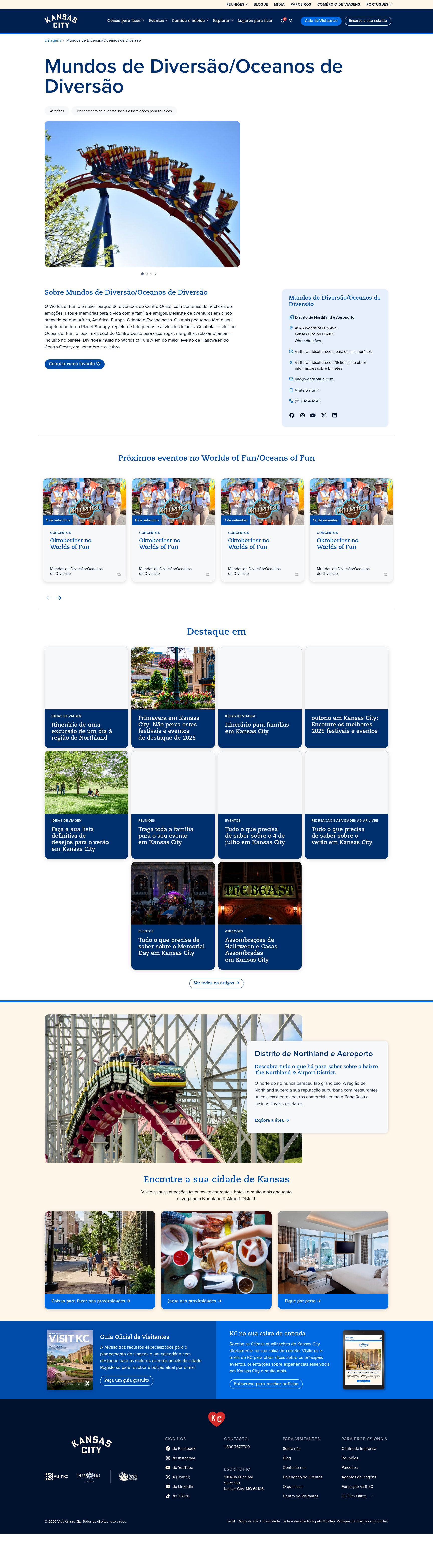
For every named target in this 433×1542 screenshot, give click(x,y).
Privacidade (271, 1521)
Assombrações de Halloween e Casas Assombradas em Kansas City (251, 950)
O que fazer (293, 1486)
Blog (287, 1458)
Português (377, 4)
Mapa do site (248, 1521)
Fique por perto (300, 1301)
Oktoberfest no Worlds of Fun (70, 544)
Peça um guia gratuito (126, 1381)
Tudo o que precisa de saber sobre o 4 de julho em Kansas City (255, 836)
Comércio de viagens (338, 4)
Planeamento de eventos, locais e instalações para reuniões (124, 111)
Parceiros (301, 4)
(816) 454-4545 (308, 401)
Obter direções (308, 341)
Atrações (57, 111)
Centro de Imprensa (359, 1448)
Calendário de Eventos (302, 1477)
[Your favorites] (282, 21)
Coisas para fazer (124, 21)
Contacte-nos (294, 1467)
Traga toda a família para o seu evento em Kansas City (165, 836)
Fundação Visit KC (357, 1486)
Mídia (279, 4)
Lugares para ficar (255, 21)
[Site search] (291, 21)
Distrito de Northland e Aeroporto (324, 317)
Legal (231, 1521)
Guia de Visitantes (321, 21)
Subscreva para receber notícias (266, 1384)
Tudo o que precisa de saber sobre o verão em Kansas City (342, 836)
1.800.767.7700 (237, 1447)
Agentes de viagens (359, 1477)
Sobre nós (291, 1448)
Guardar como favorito (72, 364)
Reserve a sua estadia (368, 21)
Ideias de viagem (67, 716)
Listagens (53, 40)
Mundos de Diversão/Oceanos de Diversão (103, 40)
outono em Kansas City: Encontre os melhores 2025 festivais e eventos (345, 725)
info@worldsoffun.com (314, 379)
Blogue (261, 4)
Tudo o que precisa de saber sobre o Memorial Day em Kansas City (171, 947)
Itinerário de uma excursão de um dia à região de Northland (82, 731)
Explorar (221, 21)
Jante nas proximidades (192, 1301)
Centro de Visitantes (300, 1496)
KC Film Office (354, 1496)
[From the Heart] (216, 1419)
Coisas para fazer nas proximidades (88, 1301)
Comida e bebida (188, 21)
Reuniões (235, 4)
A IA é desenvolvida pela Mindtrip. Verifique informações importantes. (336, 1521)
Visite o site (305, 390)
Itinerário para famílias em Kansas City (257, 728)
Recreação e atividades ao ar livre (345, 820)
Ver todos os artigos (214, 984)
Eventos (156, 21)
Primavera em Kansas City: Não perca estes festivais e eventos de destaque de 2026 (168, 728)
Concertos (60, 533)
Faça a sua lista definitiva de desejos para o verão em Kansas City (80, 839)
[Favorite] (119, 485)
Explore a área (269, 1121)
